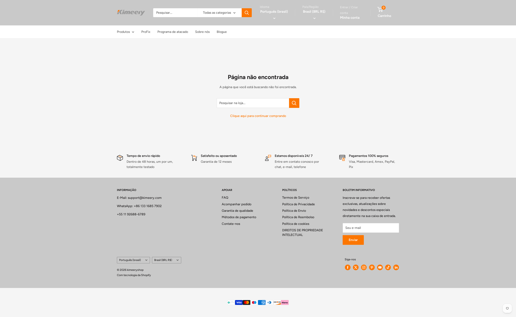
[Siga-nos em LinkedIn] (396, 267)
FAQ (225, 197)
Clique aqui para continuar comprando (258, 116)
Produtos (123, 32)
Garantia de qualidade (237, 211)
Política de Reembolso (298, 217)
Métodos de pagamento (239, 217)
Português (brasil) (130, 260)
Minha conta (350, 18)
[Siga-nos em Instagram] (364, 267)
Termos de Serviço (295, 197)
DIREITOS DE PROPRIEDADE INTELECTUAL (302, 232)
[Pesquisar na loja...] (294, 103)
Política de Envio (294, 211)
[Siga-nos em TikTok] (388, 267)
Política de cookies (295, 224)
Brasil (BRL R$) (163, 260)
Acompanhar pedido (236, 204)
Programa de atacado (172, 32)
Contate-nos (231, 224)
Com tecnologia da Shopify (134, 275)
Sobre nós (202, 32)
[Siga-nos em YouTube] (380, 267)
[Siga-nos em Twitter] (356, 267)
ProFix (145, 32)
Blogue (222, 32)
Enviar (353, 240)
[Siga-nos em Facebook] (348, 267)
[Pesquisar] (247, 12)
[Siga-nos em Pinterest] (372, 267)
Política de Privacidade (298, 204)
